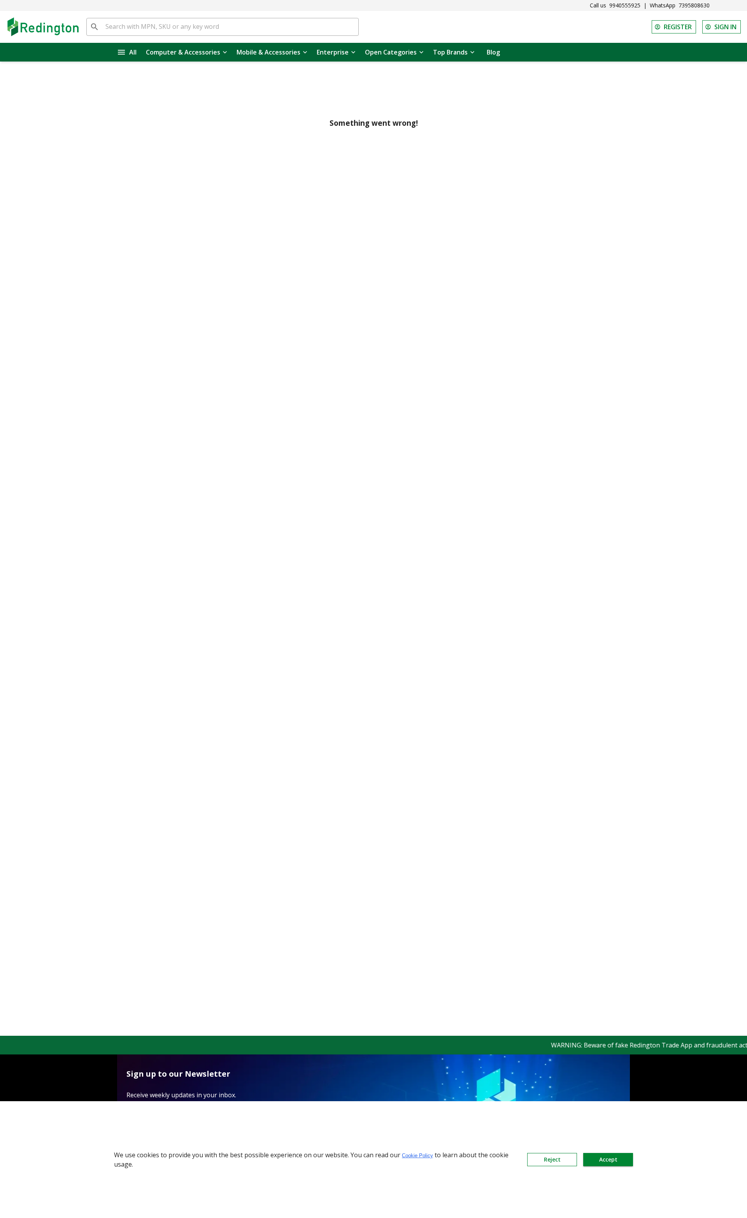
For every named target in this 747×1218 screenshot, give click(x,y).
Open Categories (391, 52)
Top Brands (450, 52)
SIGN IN (725, 27)
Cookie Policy (417, 1155)
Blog (493, 52)
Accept (608, 1159)
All (133, 52)
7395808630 (694, 5)
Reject (552, 1159)
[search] (94, 26)
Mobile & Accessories (268, 52)
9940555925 (624, 5)
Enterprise (333, 52)
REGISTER (678, 27)
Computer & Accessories (183, 52)
